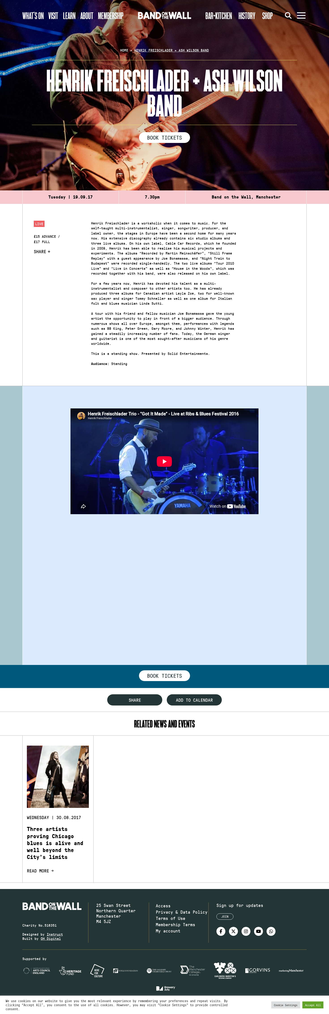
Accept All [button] (313, 1005)
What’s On (33, 15)
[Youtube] (258, 931)
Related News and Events (164, 723)
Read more (38, 870)
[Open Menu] (301, 15)
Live (39, 223)
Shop (267, 15)
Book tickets (164, 675)
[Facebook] (220, 931)
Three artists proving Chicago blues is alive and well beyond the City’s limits (55, 843)
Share (40, 251)
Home (124, 50)
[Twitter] (233, 931)
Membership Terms (175, 924)
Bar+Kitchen (218, 15)
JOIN (225, 916)
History (247, 15)
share (135, 700)
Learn (69, 15)
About (86, 15)
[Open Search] (288, 15)
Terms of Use (170, 918)
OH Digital (51, 938)
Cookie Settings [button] (285, 1005)
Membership (111, 15)
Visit (53, 15)
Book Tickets (164, 137)
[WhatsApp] (271, 931)
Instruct (55, 934)
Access (163, 905)
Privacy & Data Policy (181, 912)
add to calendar (194, 700)
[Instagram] (245, 931)
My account (168, 931)
